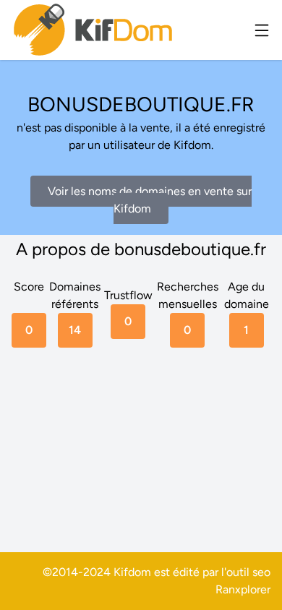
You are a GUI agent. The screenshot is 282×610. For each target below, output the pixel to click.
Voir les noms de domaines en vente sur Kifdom (150, 199)
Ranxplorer (242, 589)
